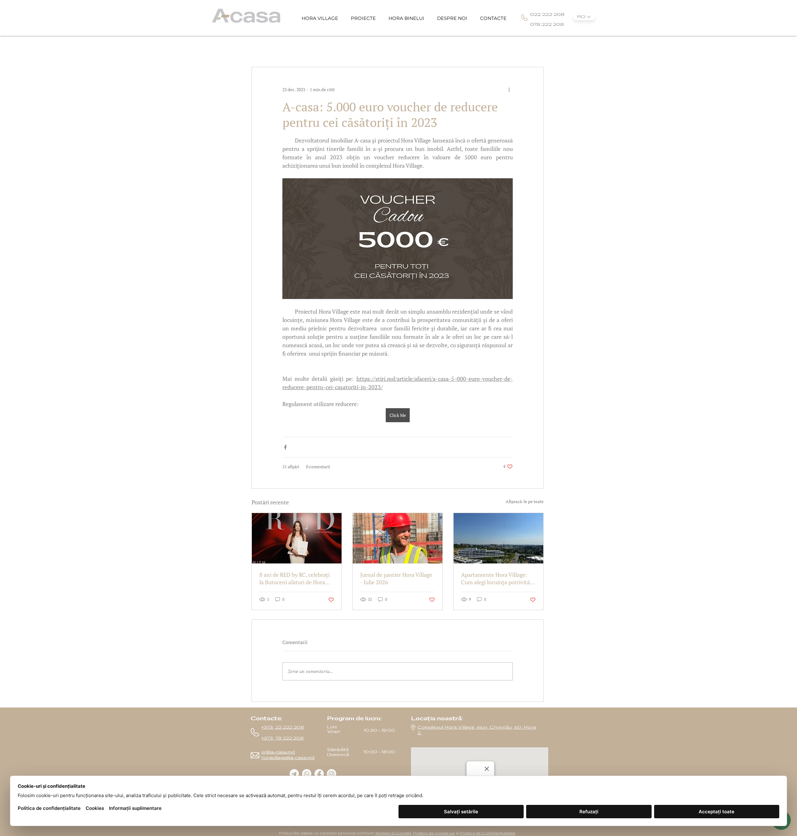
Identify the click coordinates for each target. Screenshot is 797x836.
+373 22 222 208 (283, 727)
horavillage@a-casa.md (288, 758)
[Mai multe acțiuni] (509, 89)
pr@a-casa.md (278, 752)
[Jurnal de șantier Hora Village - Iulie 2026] (397, 538)
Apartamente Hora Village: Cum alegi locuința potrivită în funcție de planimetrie (495, 578)
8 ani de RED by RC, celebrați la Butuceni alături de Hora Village (294, 578)
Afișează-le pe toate (525, 501)
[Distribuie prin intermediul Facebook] (285, 447)
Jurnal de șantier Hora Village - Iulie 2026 (396, 578)
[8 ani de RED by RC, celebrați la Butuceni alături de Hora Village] (297, 538)
